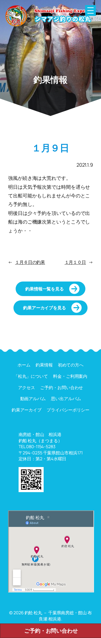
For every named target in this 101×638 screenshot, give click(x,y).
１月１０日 (75, 262)
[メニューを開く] (90, 10)
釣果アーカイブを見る (44, 308)
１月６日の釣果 (30, 262)
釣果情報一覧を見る (44, 289)
